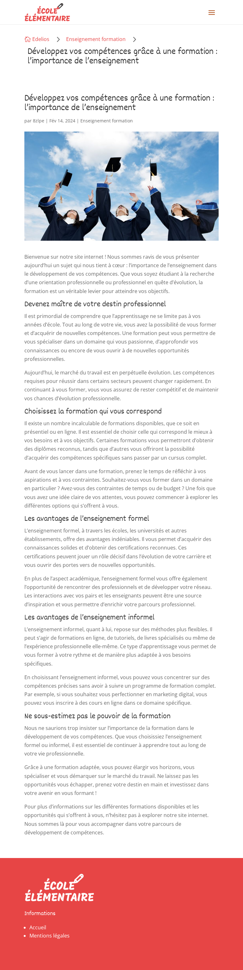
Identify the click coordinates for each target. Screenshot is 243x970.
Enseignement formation (96, 39)
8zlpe (38, 121)
